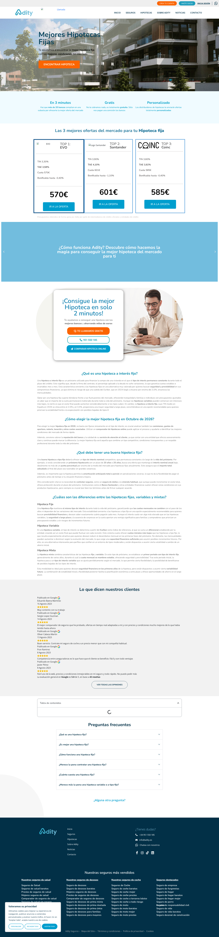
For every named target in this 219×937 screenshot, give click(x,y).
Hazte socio (187, 3)
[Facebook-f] (137, 852)
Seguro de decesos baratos (80, 888)
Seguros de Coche (120, 885)
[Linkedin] (152, 852)
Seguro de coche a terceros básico (129, 898)
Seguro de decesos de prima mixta (84, 901)
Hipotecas (146, 12)
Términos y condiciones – (110, 931)
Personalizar (16, 926)
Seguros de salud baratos (35, 888)
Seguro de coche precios (124, 895)
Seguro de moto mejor (123, 911)
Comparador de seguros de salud (39, 898)
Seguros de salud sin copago (36, 901)
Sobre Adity (163, 12)
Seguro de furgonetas (167, 888)
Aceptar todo (49, 926)
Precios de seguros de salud (36, 891)
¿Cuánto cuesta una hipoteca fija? (76, 774)
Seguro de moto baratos (124, 908)
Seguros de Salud (30, 885)
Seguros (130, 12)
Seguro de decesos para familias (83, 911)
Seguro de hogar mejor (168, 898)
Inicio (117, 12)
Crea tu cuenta (167, 3)
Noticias (180, 12)
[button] (4, 252)
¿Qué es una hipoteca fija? (73, 734)
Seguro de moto (119, 905)
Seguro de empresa (166, 885)
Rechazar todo (32, 926)
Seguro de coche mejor (123, 891)
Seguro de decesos (76, 885)
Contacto (196, 12)
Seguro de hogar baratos (169, 895)
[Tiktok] (147, 852)
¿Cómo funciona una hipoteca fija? (77, 754)
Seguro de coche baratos (124, 888)
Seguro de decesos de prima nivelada (86, 905)
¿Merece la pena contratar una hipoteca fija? (82, 764)
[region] (33, 917)
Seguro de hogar (165, 891)
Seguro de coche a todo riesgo (127, 901)
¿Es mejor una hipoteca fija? (74, 744)
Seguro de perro (165, 901)
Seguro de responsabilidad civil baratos (172, 905)
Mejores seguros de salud (35, 895)
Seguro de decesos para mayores (83, 915)
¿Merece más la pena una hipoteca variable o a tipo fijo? (89, 784)
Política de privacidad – (134, 931)
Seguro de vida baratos (168, 911)
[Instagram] (142, 852)
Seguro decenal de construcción (172, 915)
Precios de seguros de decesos (82, 895)
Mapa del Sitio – (88, 931)
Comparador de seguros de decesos (85, 898)
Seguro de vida (164, 908)
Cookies (150, 931)
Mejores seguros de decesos (81, 891)
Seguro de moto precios (123, 915)
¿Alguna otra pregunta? (109, 800)
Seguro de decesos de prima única (84, 908)
